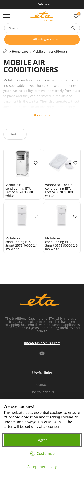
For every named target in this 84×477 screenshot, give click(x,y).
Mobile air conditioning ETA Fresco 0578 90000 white (19, 190)
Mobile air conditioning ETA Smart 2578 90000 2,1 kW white (21, 243)
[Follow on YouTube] (42, 353)
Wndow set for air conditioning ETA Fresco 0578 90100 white (59, 190)
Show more (42, 115)
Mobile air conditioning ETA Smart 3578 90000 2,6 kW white (61, 243)
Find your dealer (42, 392)
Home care (20, 51)
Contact (42, 384)
